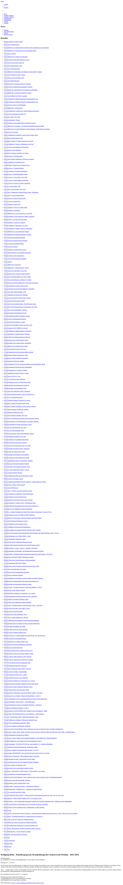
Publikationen (7, 20)
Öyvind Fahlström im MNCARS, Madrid (15, 563)
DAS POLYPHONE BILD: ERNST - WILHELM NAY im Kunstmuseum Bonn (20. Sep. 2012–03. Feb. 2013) (34, 795)
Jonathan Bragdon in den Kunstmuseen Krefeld (16, 457)
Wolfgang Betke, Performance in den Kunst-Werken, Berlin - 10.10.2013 (23, 693)
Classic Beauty (8, 261)
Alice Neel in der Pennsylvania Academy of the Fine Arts (19, 394)
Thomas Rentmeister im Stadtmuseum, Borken (16, 735)
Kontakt (6, 23)
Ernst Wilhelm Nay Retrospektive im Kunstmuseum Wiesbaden (20, 90)
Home (2, 1)
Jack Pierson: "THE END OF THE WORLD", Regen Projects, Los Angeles (24, 771)
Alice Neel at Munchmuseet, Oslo (13, 65)
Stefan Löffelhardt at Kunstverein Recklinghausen (17, 527)
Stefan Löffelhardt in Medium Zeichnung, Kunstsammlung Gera (21, 99)
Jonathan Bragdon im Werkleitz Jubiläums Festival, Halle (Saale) (21, 684)
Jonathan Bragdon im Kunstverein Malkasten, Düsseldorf (19, 289)
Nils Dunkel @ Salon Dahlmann (12, 150)
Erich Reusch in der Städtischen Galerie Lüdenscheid (18, 509)
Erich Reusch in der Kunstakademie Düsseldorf (16, 572)
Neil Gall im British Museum (11, 81)
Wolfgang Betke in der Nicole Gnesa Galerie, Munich (18, 500)
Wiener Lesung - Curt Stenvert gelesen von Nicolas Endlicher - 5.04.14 (23, 587)
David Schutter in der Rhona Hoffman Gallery (16, 599)
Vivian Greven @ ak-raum (11, 132)
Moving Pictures (8, 34)
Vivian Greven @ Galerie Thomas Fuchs (15, 198)
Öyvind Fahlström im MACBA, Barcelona (15, 665)
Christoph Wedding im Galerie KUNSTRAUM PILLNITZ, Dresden (22, 530)
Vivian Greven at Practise (10, 246)
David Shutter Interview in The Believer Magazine (17, 252)
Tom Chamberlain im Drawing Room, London (16, 373)
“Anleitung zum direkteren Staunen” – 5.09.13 (16, 708)
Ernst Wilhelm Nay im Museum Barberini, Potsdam (17, 93)
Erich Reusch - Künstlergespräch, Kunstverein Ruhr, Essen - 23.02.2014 (23, 605)
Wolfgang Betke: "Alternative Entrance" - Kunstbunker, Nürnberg (21, 786)
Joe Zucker (7, 837)
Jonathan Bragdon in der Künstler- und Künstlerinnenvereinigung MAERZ (24, 551)
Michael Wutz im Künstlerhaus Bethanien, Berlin (17, 723)
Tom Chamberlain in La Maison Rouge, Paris (16, 641)
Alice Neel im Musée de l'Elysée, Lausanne (15, 96)
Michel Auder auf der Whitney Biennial (14, 590)
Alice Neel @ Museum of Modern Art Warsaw (16, 153)
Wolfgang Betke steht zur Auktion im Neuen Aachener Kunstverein (22, 623)
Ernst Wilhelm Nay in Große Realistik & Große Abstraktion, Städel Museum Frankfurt (27, 129)
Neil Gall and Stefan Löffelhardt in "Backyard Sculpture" (19, 159)
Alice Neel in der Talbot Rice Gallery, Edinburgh (17, 391)
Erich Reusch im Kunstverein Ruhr (13, 647)
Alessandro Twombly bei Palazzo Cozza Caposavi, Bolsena (20, 406)
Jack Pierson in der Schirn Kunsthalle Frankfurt (16, 463)
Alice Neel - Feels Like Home (12, 69)
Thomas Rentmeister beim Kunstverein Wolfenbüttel (18, 367)
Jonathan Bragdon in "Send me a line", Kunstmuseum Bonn (20, 503)
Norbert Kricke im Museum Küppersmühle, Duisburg (18, 87)
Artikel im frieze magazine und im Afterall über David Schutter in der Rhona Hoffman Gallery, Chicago (31, 533)
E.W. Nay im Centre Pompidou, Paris (14, 430)
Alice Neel (7, 849)
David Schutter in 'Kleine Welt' (12, 204)
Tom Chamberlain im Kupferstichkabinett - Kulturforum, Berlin (21, 747)
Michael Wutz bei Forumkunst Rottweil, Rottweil (17, 337)
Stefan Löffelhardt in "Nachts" (12, 120)
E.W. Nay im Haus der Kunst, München (14, 379)
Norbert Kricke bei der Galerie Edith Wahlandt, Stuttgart (19, 433)
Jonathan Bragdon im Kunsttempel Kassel (15, 638)
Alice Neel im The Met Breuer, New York (15, 427)
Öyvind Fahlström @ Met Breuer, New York (16, 225)
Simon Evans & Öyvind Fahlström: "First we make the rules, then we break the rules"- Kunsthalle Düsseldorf (33, 777)
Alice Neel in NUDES (10, 53)
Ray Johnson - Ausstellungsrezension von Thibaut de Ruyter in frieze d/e (23, 816)
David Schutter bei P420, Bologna (13, 472)
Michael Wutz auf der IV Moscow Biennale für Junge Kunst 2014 (21, 566)
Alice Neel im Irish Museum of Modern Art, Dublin (17, 280)
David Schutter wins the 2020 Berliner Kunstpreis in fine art (20, 123)
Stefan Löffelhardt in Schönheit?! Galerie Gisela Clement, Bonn (21, 135)
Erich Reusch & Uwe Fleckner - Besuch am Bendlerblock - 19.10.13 (22, 696)
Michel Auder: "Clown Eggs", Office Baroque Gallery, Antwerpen (21, 756)
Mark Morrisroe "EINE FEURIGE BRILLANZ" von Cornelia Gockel (23, 798)
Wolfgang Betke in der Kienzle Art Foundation (16, 454)
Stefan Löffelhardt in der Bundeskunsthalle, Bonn (17, 774)
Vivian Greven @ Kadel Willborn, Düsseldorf (16, 180)
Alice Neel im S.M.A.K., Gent (12, 376)
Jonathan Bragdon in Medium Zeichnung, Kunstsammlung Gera (21, 102)
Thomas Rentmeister (9, 840)
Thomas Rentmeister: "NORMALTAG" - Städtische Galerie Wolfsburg (23, 789)
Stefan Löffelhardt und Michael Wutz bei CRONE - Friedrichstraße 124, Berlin (25, 482)
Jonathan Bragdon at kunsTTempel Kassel (15, 497)
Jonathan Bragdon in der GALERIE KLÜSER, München (19, 515)
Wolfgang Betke (8, 843)
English (6, 4)
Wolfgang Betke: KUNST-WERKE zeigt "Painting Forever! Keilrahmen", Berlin (25, 711)
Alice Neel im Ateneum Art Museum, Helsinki (16, 409)
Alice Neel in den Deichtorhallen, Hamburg (15, 310)
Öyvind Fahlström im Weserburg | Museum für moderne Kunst (20, 720)
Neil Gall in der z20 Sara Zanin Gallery (14, 301)
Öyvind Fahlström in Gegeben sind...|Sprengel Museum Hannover (21, 111)
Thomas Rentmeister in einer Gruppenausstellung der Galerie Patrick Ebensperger (25, 699)
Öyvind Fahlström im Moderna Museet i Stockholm (17, 331)
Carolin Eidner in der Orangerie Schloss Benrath (17, 274)
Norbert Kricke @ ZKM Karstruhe (13, 156)
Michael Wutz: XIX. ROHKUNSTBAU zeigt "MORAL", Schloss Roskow (24, 714)
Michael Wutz (7, 846)
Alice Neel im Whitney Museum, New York (15, 415)
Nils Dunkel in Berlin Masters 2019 (13, 138)
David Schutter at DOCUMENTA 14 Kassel (16, 328)
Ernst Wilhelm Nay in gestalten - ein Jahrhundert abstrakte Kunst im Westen (24, 126)
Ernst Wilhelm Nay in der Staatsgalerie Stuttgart (16, 231)
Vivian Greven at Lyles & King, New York (15, 270)
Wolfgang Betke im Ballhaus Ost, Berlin (14, 626)
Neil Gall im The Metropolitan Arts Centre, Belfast (17, 277)
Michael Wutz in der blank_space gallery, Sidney (17, 608)
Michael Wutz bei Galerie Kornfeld (13, 611)
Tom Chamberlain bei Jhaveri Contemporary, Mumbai (18, 460)
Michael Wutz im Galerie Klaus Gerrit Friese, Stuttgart (18, 659)
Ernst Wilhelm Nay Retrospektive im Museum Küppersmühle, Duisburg (23, 72)
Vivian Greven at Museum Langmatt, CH (15, 114)
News (5, 14)
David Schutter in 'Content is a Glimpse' (14, 222)
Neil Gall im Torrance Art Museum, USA (15, 765)
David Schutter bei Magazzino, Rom (13, 412)
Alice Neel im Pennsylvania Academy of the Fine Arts (18, 650)
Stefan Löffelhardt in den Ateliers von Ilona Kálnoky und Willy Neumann (23, 578)
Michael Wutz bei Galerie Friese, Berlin (14, 451)
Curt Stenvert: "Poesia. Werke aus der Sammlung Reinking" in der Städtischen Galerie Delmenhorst (30, 738)
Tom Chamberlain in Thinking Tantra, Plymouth (17, 334)
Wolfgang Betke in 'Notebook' (12, 210)
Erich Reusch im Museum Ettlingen (13, 575)
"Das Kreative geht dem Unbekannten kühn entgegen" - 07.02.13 (21, 750)
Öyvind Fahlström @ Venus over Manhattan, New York (19, 144)
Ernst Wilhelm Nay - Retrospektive (13, 108)
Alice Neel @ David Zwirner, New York (15, 189)
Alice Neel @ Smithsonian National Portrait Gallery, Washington (21, 192)
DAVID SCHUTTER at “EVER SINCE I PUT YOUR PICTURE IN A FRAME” (26, 804)
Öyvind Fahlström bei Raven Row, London (15, 674)
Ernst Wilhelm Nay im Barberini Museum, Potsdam (17, 234)
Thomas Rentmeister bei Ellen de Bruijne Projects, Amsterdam (20, 596)
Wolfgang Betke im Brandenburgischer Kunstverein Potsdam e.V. (21, 506)
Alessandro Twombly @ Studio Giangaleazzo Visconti (18, 141)
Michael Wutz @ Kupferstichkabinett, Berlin (16, 174)
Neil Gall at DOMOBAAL (11, 488)
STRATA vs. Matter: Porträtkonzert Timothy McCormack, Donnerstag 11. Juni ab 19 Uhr (27, 512)
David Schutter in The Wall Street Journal (15, 249)
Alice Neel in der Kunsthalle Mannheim (14, 237)
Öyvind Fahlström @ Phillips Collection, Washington (18, 228)
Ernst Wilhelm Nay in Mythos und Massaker (16, 56)
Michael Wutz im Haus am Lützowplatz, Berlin (16, 690)
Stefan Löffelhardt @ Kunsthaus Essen (14, 162)
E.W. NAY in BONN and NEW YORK (14, 792)
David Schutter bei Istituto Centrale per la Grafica (17, 400)
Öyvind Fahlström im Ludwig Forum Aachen (16, 286)
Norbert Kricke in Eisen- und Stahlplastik (15, 105)
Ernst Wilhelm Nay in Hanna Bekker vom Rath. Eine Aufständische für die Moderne (26, 47)
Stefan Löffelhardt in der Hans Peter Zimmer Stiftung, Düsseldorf (21, 762)
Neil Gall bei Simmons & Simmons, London (16, 521)
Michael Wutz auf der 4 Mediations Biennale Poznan (18, 542)
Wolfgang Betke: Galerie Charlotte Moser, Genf (16, 783)
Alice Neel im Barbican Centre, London (14, 75)
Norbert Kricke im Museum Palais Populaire (15, 240)
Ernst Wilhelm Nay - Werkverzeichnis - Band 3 (16, 267)
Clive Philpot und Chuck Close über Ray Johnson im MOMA (20, 822)
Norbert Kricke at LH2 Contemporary (14, 255)
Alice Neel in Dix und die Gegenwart (14, 62)
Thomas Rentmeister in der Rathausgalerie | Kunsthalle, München (21, 421)
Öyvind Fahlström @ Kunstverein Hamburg (15, 171)
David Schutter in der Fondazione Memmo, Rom (17, 466)
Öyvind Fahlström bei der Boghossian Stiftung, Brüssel (18, 352)
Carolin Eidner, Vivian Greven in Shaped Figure (17, 165)
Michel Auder (7, 810)
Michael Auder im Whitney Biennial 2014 (15, 632)
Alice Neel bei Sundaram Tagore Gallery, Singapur (17, 668)
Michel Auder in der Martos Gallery (13, 479)
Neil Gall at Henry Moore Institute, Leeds (15, 292)
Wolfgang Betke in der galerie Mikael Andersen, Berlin (18, 768)
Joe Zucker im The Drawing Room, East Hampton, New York (20, 307)
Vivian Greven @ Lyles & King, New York (15, 177)
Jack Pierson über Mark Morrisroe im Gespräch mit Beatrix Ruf (21, 825)
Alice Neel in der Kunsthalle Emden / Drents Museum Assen (20, 304)
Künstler (6, 30)
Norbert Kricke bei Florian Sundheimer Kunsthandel (18, 644)
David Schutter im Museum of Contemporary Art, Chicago (19, 681)
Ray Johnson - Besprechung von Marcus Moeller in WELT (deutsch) (22, 828)
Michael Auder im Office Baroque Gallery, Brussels (17, 656)
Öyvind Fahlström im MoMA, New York (15, 436)
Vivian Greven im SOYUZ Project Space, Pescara (17, 298)
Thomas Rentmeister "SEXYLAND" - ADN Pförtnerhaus (19, 702)
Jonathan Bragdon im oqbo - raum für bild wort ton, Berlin (19, 759)
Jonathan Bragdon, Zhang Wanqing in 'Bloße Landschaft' (19, 216)
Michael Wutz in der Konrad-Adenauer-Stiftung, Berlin (18, 653)
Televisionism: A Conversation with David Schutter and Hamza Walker (23, 518)
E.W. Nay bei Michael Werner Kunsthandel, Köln (17, 662)
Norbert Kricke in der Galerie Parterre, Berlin (16, 340)
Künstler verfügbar (9, 17)
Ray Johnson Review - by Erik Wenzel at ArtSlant (17, 831)
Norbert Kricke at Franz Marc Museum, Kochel (16, 59)
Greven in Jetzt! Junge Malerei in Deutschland (16, 147)
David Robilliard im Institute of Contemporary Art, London (19, 593)
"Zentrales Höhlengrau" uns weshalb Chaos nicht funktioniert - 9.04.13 (23, 741)
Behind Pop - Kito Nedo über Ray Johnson (15, 834)
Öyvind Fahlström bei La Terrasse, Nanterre (15, 370)
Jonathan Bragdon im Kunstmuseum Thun (15, 388)
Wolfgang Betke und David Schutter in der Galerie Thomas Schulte (22, 545)
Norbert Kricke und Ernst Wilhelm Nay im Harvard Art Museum (21, 283)
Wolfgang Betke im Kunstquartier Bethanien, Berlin (17, 584)
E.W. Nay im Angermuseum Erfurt (13, 397)
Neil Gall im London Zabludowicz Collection (16, 617)
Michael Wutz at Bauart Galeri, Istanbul (14, 485)
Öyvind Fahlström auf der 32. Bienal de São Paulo (17, 382)
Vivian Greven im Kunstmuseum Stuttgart (15, 258)
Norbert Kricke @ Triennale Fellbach (14, 168)
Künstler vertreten (8, 15)
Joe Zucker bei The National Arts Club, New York (17, 445)
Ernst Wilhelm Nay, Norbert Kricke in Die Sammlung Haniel (20, 50)
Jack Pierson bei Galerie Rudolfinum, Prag (15, 614)
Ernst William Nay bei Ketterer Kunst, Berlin (16, 346)
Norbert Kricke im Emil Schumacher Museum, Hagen (18, 687)
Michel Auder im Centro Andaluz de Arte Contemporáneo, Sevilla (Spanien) (24, 807)
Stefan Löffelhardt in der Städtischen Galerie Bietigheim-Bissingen (21, 620)
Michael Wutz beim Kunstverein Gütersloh (15, 442)
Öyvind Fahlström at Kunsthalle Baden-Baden (16, 439)
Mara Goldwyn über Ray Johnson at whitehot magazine (19, 819)
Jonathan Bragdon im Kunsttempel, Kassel (15, 313)
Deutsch (6, 7)
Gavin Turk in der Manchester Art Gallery (15, 569)
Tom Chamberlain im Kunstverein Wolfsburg (16, 295)
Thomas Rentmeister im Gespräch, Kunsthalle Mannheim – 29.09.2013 (23, 705)
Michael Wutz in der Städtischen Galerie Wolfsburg (17, 602)
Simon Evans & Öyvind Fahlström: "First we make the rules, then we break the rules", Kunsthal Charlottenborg (33, 729)
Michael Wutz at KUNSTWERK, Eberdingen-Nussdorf (19, 557)
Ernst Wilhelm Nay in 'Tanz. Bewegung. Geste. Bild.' (18, 213)
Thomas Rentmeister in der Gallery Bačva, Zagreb (17, 536)
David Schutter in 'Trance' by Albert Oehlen (15, 207)
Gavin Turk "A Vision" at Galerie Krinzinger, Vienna (18, 491)
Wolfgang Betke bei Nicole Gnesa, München (16, 629)
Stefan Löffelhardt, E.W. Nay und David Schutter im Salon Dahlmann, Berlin (24, 364)
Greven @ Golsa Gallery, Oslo (12, 186)
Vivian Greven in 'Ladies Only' (12, 201)
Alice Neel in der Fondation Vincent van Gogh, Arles (18, 325)
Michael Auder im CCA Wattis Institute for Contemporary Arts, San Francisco (24, 635)
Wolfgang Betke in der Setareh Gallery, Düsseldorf (17, 343)
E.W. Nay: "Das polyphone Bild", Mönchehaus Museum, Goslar (21, 717)
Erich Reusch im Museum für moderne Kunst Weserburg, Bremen (21, 418)
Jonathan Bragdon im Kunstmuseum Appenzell (16, 385)
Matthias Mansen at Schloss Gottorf (13, 41)
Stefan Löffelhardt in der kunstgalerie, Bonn (15, 524)
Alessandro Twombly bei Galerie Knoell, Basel (16, 403)
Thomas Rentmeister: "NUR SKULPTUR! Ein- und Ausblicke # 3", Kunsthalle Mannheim (28, 744)
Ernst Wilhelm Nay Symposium (12, 264)
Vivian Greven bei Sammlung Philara (14, 243)
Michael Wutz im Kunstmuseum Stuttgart (15, 319)
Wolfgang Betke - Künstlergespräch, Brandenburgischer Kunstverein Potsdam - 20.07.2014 (28, 554)
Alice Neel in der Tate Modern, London (14, 322)
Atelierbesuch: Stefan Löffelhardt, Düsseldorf (16, 358)
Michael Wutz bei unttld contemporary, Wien (16, 355)
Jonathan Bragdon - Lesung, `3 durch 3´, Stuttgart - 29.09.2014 (20, 548)
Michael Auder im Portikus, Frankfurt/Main (15, 671)
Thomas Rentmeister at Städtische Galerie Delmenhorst (18, 494)
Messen (6, 33)
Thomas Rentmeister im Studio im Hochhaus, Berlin (18, 424)
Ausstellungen (8, 18)
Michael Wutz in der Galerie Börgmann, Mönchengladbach (19, 560)
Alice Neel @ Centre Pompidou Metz (14, 195)
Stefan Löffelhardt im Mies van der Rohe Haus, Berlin (18, 475)
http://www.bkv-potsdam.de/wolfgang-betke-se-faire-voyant (28, 883)
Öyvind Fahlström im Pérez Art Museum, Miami (17, 316)
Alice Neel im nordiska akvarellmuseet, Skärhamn (17, 726)
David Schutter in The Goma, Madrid (14, 361)
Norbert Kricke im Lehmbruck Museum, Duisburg (17, 84)
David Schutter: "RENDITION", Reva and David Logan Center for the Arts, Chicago (27, 753)
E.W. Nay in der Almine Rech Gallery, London (16, 469)
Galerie (6, 21)
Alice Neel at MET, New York (12, 117)
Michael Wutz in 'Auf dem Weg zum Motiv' (15, 219)
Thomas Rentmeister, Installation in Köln (15, 539)
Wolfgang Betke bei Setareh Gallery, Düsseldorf (16, 448)
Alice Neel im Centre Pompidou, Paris (14, 78)
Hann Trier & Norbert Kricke (11, 44)
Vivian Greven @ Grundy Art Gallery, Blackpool (17, 183)
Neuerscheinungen (9, 31)
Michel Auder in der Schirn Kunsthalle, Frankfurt (17, 780)
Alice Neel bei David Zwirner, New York (15, 349)
